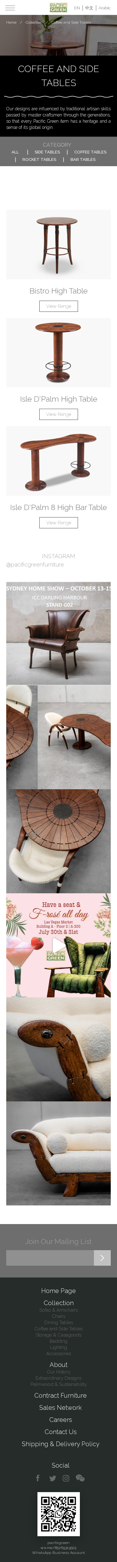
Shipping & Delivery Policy (61, 1444)
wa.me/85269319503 (58, 1548)
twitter (53, 1478)
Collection (34, 22)
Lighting (58, 1347)
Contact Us (61, 1432)
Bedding (58, 1341)
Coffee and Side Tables (58, 1329)
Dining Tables (58, 1322)
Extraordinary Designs (58, 1378)
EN (77, 8)
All (15, 152)
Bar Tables (83, 159)
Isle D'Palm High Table (58, 398)
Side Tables (47, 152)
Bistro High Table (58, 290)
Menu (10, 7)
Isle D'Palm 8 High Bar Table (58, 507)
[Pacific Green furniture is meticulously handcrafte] (58, 1049)
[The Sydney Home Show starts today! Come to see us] (58, 633)
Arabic (105, 8)
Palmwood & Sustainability (59, 1384)
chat (80, 1478)
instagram (66, 1478)
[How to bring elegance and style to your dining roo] (58, 737)
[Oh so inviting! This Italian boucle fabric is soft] (58, 1153)
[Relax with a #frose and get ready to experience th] (58, 945)
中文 (89, 8)
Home (11, 22)
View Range (58, 306)
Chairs (58, 1316)
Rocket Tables (39, 159)
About (58, 1364)
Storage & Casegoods (58, 1335)
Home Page (58, 1291)
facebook (40, 1478)
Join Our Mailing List (58, 1241)
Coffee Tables (90, 152)
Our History (59, 1372)
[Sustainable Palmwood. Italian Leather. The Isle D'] (58, 841)
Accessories (58, 1353)
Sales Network (60, 1407)
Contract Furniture (60, 1395)
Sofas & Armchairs (58, 1310)
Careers (60, 1419)
